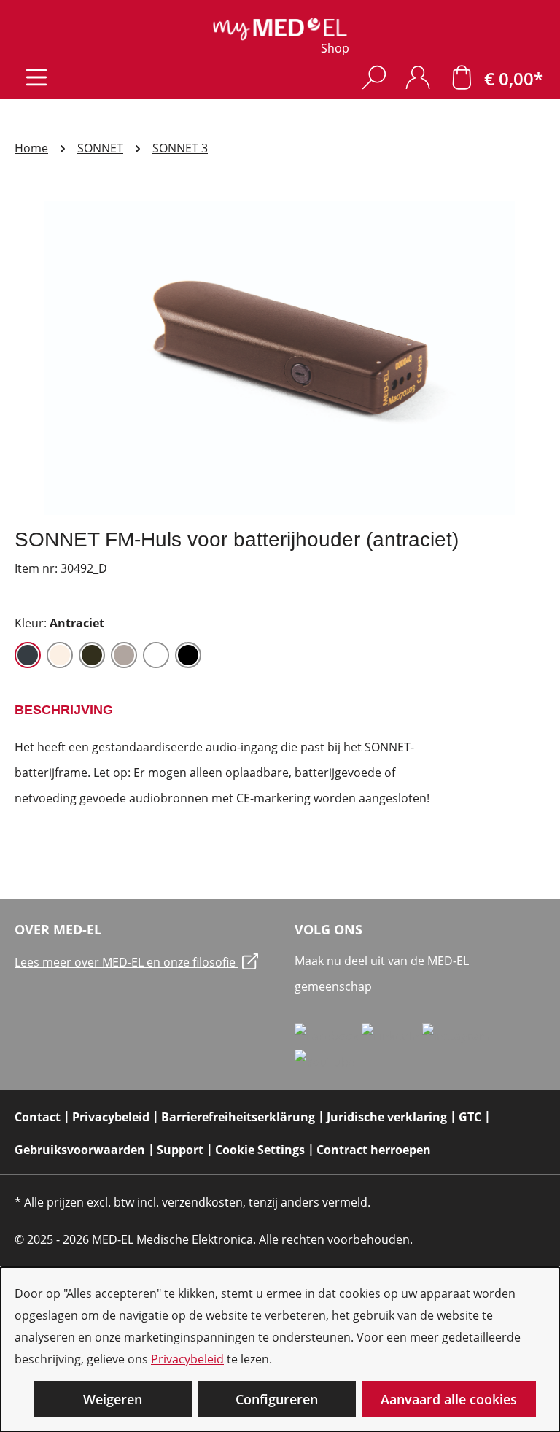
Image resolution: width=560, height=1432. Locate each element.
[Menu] (36, 77)
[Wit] (156, 655)
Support (180, 1150)
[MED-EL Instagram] (456, 1035)
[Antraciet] (28, 655)
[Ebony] (92, 655)
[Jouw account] (418, 77)
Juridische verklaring (387, 1117)
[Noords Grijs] (124, 655)
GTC (470, 1117)
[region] (280, 358)
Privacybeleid (187, 1359)
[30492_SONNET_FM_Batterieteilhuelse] (279, 358)
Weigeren (112, 1399)
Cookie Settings (260, 1150)
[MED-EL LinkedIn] (392, 1035)
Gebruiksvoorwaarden (80, 1150)
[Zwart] (188, 655)
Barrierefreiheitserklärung (238, 1117)
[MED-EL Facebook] (328, 1035)
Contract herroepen (373, 1150)
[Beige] (60, 655)
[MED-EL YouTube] (325, 1061)
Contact (38, 1117)
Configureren (277, 1399)
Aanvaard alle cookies (449, 1399)
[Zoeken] (374, 77)
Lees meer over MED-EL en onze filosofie (126, 962)
